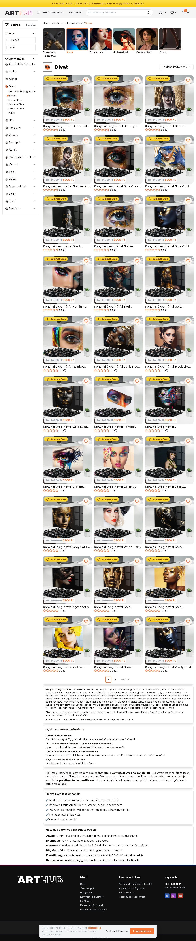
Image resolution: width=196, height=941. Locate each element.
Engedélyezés (142, 931)
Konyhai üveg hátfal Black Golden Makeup (62, 246)
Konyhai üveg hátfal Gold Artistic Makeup (66, 186)
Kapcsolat (74, 12)
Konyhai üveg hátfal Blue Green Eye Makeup (117, 186)
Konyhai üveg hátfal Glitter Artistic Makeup (164, 126)
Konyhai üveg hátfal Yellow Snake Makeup (164, 487)
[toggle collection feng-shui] (34, 128)
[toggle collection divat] (34, 86)
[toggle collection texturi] (34, 208)
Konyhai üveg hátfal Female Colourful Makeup (114, 427)
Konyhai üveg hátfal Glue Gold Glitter (167, 186)
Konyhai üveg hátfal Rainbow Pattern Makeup (64, 366)
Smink (88, 23)
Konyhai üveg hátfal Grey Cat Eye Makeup (67, 547)
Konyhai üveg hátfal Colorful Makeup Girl (114, 487)
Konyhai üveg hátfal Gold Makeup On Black (163, 547)
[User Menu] (162, 12)
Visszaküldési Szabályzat (132, 896)
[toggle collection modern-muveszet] (34, 157)
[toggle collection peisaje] (34, 172)
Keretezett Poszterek (92, 905)
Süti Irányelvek (127, 892)
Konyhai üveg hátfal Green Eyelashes (113, 667)
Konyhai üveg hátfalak (64, 23)
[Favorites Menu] (174, 12)
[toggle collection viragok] (34, 135)
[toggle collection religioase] (34, 179)
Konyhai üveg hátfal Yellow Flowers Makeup (62, 667)
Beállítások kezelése (116, 931)
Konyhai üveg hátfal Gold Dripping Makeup (112, 607)
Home (46, 23)
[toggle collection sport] (34, 201)
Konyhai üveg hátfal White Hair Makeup (116, 547)
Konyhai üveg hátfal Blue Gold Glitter (65, 126)
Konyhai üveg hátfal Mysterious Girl (66, 607)
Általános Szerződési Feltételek (135, 884)
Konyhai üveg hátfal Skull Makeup (112, 306)
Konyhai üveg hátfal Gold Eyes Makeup (65, 427)
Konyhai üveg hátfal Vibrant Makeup (63, 487)
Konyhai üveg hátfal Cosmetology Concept (161, 427)
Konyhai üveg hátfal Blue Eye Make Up (115, 126)
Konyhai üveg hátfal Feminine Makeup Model (64, 306)
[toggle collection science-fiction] (34, 194)
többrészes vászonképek (93, 909)
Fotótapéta (86, 901)
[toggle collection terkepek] (34, 142)
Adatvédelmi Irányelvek (131, 888)
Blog (82, 884)
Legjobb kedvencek (174, 67)
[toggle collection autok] (34, 150)
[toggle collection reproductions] (34, 186)
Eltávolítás (31, 25)
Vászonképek (87, 888)
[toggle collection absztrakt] (34, 64)
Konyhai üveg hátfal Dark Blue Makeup (116, 366)
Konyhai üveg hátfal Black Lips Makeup (167, 366)
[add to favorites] (86, 80)
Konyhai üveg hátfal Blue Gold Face (167, 246)
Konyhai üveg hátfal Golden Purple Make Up (114, 246)
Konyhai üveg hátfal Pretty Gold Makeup (168, 667)
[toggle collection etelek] (34, 71)
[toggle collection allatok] (34, 79)
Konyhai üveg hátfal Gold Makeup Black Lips (163, 306)
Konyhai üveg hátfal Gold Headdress (163, 607)
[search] (149, 12)
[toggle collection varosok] (34, 164)
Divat (80, 23)
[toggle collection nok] (34, 120)
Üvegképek (86, 892)
